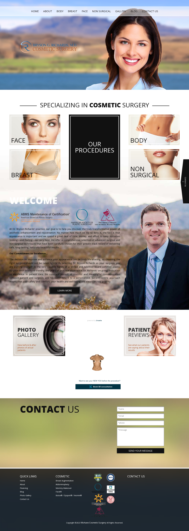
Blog (134, 11)
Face (85, 11)
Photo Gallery (25, 495)
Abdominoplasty (62, 484)
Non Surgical (101, 11)
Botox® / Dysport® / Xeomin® (69, 495)
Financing (24, 488)
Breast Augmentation (65, 480)
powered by (94, 320)
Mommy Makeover (64, 488)
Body (60, 11)
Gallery (120, 11)
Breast (72, 11)
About (47, 11)
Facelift (59, 491)
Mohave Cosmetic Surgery (93, 522)
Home (35, 11)
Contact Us (150, 11)
